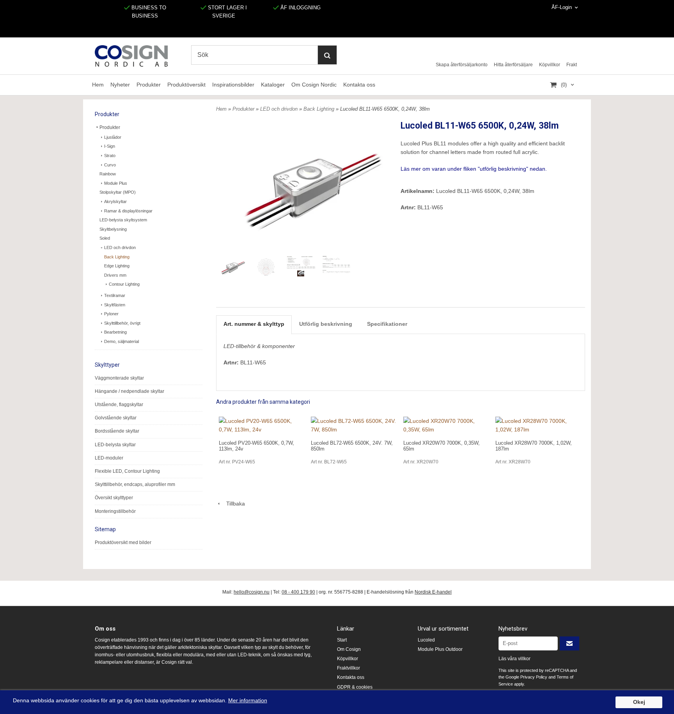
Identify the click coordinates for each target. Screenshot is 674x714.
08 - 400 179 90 (298, 592)
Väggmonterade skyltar (119, 378)
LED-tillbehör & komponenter (259, 346)
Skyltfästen (114, 304)
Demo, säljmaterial (121, 341)
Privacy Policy (533, 677)
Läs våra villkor (514, 658)
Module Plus (115, 183)
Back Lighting (116, 256)
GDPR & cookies (354, 687)
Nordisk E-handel (433, 592)
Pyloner (111, 313)
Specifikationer (387, 324)
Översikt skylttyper (114, 497)
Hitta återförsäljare (513, 64)
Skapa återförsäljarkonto (462, 64)
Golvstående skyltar (116, 418)
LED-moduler (109, 458)
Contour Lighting (124, 284)
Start (342, 640)
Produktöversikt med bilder (123, 542)
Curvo (110, 165)
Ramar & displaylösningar (128, 211)
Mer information (247, 700)
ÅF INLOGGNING (300, 8)
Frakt (571, 64)
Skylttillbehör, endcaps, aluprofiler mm (135, 484)
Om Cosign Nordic (314, 84)
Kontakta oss (359, 84)
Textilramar (114, 295)
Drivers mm (115, 275)
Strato (109, 155)
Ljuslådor (112, 137)
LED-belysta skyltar (115, 444)
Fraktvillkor (348, 668)
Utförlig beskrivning (325, 324)
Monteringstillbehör (115, 511)
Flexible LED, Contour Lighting (127, 471)
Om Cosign (349, 649)
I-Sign (109, 146)
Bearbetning (115, 332)
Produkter (149, 84)
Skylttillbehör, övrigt (122, 323)
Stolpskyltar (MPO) (117, 192)
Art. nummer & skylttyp (253, 324)
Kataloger (273, 84)
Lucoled (426, 640)
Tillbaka (233, 503)
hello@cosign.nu (252, 592)
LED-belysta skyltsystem (123, 219)
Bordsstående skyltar (117, 431)
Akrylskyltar (115, 201)
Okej (639, 702)
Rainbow (107, 173)
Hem (98, 84)
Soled (104, 238)
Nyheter (120, 84)
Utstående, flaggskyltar (119, 404)
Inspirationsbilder (233, 84)
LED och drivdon (120, 247)
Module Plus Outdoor (440, 649)
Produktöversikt (186, 84)
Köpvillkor (549, 64)
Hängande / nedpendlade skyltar (129, 391)
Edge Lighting (116, 265)
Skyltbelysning (113, 229)
